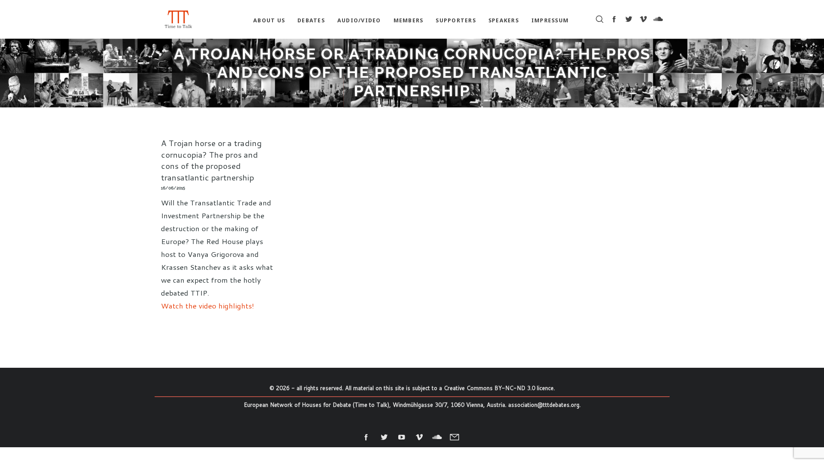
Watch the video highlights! (207, 305)
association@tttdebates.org (543, 405)
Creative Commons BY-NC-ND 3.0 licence (499, 388)
